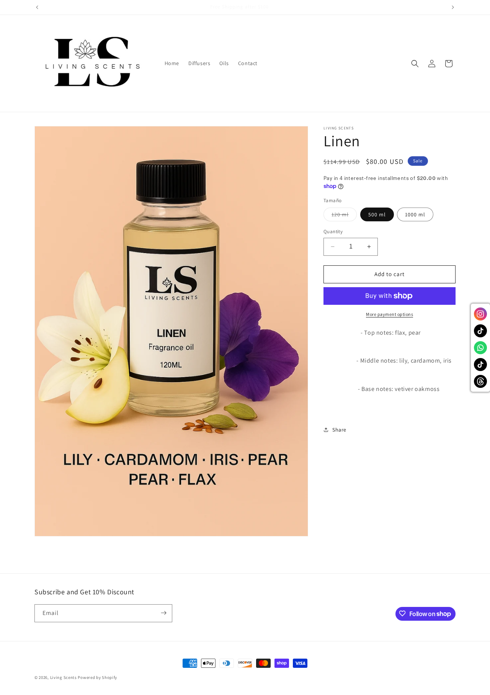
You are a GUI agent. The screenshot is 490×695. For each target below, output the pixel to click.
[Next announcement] (452, 7)
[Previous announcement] (37, 7)
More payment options (389, 314)
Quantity (333, 231)
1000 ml (415, 214)
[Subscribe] (163, 613)
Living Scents (64, 677)
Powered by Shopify (97, 677)
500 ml (377, 214)
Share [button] (339, 429)
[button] (415, 63)
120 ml (344, 216)
